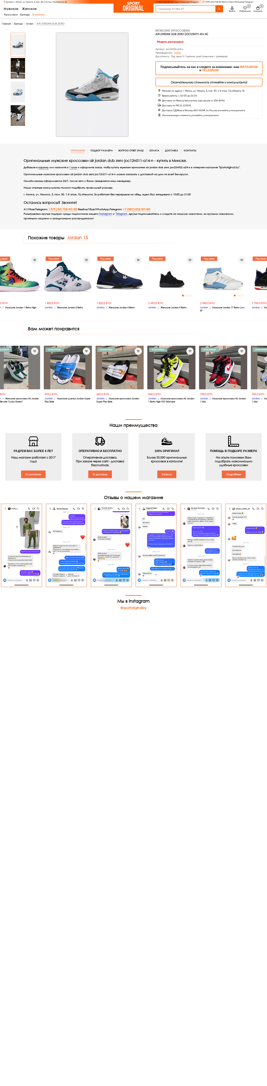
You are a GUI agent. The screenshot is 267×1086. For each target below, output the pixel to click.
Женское (29, 9)
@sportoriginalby (133, 608)
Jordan (177, 52)
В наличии (38, 14)
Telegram (121, 214)
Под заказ (10, 258)
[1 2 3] (25, 367)
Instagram (105, 214)
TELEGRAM (210, 70)
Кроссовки (11, 14)
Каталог (167, 474)
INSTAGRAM (249, 66)
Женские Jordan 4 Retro (79, 307)
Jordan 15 (77, 237)
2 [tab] (142, 295)
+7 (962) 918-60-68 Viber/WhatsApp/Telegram (177, 2)
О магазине (33, 474)
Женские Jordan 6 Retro (27, 307)
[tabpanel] (128, 276)
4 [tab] (147, 295)
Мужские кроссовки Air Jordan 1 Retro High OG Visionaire (128, 400)
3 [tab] (145, 295)
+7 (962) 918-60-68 (136, 209)
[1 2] (232, 276)
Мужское (11, 9)
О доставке (100, 474)
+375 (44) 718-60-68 (62, 209)
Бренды (25, 14)
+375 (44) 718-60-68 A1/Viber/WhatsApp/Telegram (229, 2)
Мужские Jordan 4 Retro (234, 307)
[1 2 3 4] (128, 276)
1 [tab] (140, 295)
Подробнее (233, 474)
